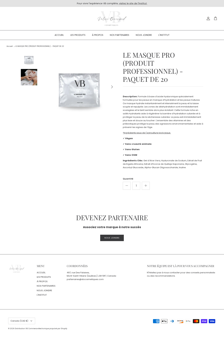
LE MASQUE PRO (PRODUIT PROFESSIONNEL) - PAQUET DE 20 (39, 46)
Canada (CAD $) (19, 320)
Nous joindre (112, 238)
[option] (80, 87)
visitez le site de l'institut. (133, 3)
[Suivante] (112, 86)
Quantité (128, 178)
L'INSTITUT (164, 35)
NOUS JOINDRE (144, 35)
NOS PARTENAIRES (119, 35)
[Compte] (207, 19)
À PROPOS (97, 35)
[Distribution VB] (112, 18)
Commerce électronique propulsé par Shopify (47, 328)
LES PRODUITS (77, 35)
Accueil (10, 46)
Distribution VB (21, 328)
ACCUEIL (59, 35)
